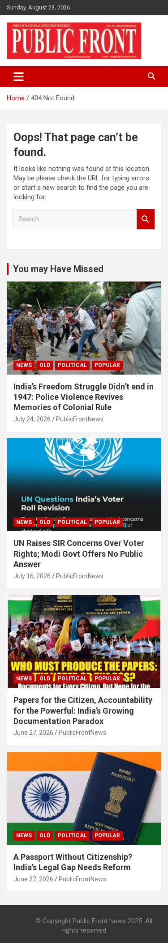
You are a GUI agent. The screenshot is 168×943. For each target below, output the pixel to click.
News (24, 365)
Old (44, 365)
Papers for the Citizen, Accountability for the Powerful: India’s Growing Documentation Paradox (82, 710)
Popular (107, 365)
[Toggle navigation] (18, 76)
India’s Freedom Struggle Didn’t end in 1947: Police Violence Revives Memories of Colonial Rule (83, 397)
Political (72, 365)
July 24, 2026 (32, 419)
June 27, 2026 (33, 732)
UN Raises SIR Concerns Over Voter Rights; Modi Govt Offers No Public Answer (78, 553)
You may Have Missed (58, 269)
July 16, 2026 (32, 576)
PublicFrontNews (79, 419)
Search (146, 219)
